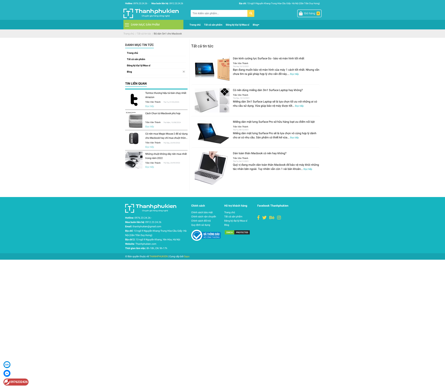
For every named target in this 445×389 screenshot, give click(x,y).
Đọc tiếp (149, 106)
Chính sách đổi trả (201, 220)
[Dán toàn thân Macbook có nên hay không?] (212, 168)
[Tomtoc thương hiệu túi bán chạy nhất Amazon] (134, 99)
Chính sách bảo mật (202, 212)
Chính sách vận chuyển (203, 216)
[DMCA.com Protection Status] (237, 232)
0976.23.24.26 (140, 3)
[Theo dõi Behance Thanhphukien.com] (271, 217)
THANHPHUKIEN (158, 256)
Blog (129, 71)
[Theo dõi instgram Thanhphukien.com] (279, 217)
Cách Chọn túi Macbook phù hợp (162, 113)
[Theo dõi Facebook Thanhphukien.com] (258, 217)
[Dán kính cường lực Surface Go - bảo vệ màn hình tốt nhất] (212, 69)
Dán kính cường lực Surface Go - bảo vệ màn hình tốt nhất (268, 58)
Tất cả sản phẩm (136, 59)
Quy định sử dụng (200, 224)
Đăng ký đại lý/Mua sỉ (138, 65)
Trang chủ (132, 53)
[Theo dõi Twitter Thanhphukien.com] (264, 217)
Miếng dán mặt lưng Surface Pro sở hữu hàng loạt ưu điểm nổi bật (274, 121)
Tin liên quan (136, 83)
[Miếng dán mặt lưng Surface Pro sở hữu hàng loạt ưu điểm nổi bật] (212, 132)
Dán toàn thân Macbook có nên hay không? (259, 153)
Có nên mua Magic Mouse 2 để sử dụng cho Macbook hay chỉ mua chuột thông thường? (166, 137)
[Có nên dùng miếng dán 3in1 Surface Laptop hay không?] (212, 100)
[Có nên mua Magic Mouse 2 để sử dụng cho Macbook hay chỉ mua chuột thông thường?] (134, 138)
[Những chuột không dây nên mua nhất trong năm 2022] (134, 160)
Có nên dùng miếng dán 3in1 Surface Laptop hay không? (268, 90)
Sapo (186, 256)
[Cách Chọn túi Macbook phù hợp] (134, 120)
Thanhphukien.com (145, 243)
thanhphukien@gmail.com (147, 226)
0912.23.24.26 (176, 3)
